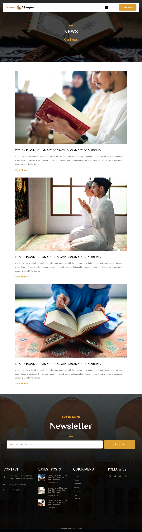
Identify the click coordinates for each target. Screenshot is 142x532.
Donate (77, 491)
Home (76, 476)
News (76, 495)
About (76, 480)
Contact (77, 498)
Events (76, 487)
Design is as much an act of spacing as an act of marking (58, 151)
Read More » (21, 170)
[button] (106, 7)
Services (77, 483)
